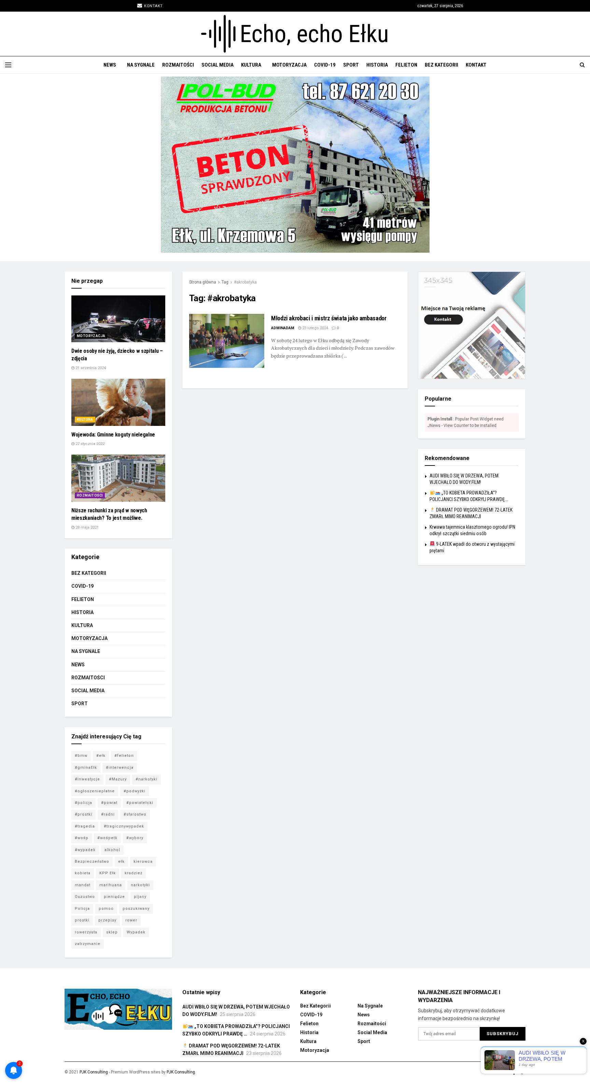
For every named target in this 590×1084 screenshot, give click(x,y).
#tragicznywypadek (124, 826)
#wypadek (85, 850)
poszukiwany (136, 908)
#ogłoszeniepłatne (95, 791)
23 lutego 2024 (314, 328)
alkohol (112, 850)
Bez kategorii (441, 65)
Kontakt (153, 6)
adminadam (282, 328)
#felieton (124, 755)
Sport (351, 65)
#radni (108, 814)
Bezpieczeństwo (92, 861)
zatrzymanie (87, 944)
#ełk (101, 755)
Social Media (217, 65)
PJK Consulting (94, 1072)
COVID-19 (325, 65)
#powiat (109, 803)
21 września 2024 (90, 368)
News (109, 65)
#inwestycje (87, 779)
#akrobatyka (245, 282)
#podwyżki (134, 791)
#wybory (134, 838)
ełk (121, 861)
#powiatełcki (139, 803)
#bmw (81, 755)
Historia (377, 65)
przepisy (107, 920)
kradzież (133, 873)
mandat (82, 885)
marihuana (110, 885)
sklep (112, 932)
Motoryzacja (289, 65)
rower (131, 920)
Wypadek (136, 932)
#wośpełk (107, 838)
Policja (82, 908)
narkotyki (140, 885)
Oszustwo (85, 896)
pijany (140, 896)
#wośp (81, 838)
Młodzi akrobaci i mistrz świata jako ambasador (328, 318)
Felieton (406, 65)
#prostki (83, 814)
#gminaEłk (86, 767)
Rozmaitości (178, 65)
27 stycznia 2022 (89, 444)
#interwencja (120, 767)
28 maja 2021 (86, 527)
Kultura (251, 65)
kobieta (82, 873)
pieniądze (114, 896)
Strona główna (202, 282)
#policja (83, 803)
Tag (225, 282)
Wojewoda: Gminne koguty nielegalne (113, 434)
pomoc (106, 908)
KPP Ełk (107, 873)
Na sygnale (141, 65)
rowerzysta (86, 932)
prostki (82, 920)
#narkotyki (146, 779)
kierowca (143, 861)
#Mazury (118, 779)
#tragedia (85, 826)
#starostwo (135, 814)
